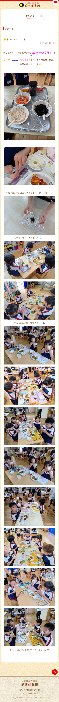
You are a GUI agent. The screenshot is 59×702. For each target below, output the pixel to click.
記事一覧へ (52, 43)
